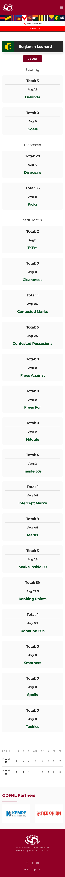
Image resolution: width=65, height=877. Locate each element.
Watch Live (34, 28)
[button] (61, 8)
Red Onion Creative (38, 850)
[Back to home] (8, 8)
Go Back (32, 58)
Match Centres (34, 23)
